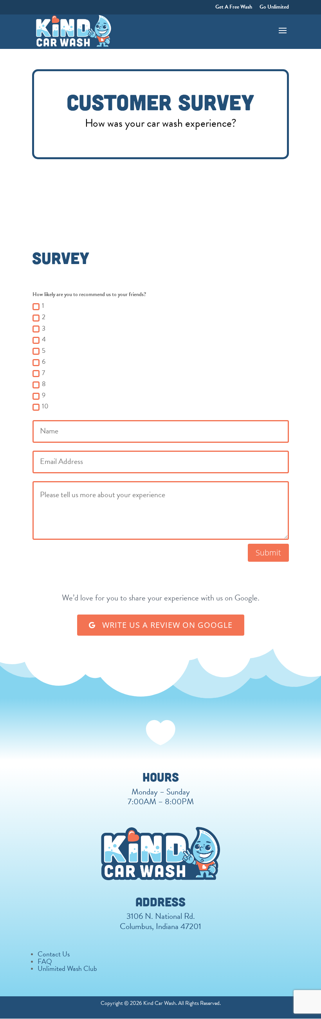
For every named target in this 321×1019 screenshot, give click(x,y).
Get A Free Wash (233, 7)
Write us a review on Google (166, 625)
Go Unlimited (274, 7)
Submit (268, 552)
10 (45, 406)
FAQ (45, 961)
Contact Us (54, 954)
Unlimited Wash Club (67, 968)
